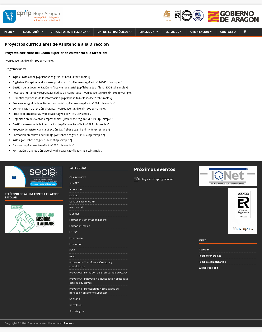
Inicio (8, 32)
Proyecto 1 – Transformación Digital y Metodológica (90, 264)
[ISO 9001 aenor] (242, 232)
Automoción (76, 189)
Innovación (75, 244)
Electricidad (76, 207)
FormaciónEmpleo (79, 226)
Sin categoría (77, 311)
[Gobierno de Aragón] (233, 16)
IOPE (72, 250)
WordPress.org (208, 267)
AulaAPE (74, 183)
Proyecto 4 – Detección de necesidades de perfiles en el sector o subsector (94, 290)
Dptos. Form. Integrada (68, 32)
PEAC (72, 256)
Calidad (73, 195)
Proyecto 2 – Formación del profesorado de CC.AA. (98, 272)
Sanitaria (74, 299)
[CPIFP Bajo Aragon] (31, 16)
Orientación (199, 32)
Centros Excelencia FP (82, 201)
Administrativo (77, 177)
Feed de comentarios (212, 261)
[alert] (163, 179)
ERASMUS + (147, 32)
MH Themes (66, 323)
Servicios (172, 32)
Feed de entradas (210, 255)
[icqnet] (228, 183)
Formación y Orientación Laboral (88, 219)
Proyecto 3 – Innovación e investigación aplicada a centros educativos (98, 280)
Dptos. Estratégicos (112, 32)
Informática (76, 238)
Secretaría (31, 32)
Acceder (204, 249)
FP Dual (73, 232)
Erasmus (74, 213)
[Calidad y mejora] (182, 16)
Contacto (228, 32)
